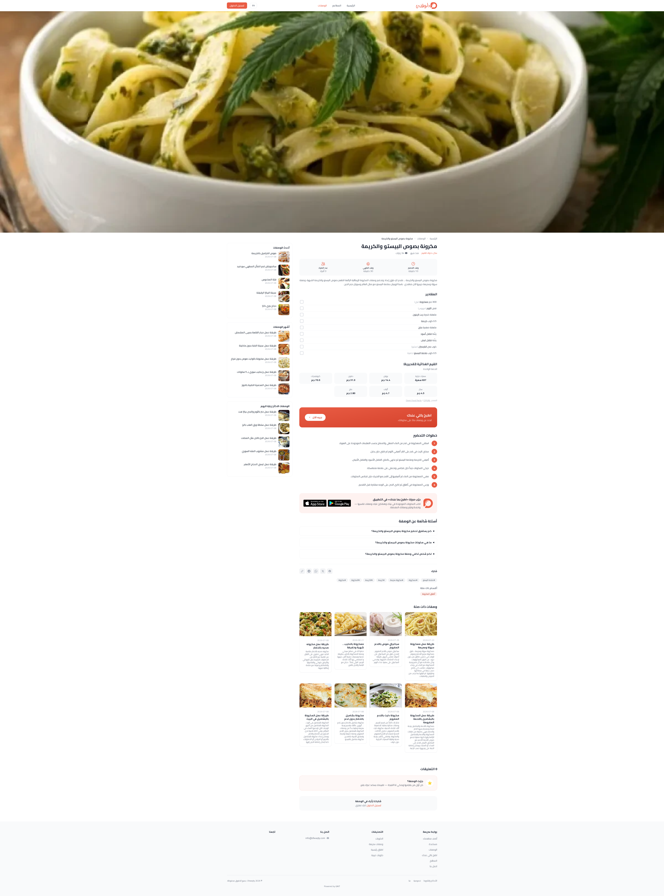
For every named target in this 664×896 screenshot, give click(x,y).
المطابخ (433, 860)
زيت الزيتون (418, 314)
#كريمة (381, 580)
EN (253, 5)
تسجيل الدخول (237, 5)
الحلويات (379, 838)
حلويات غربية (377, 855)
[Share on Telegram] (309, 571)
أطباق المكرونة (428, 594)
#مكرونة (342, 580)
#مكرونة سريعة (396, 580)
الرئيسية (351, 5)
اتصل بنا (433, 866)
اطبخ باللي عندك (429, 855)
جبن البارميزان (424, 346)
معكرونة (423, 302)
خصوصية (417, 880)
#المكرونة (355, 580)
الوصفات (322, 5)
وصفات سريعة (376, 844)
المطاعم (336, 5)
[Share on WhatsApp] (316, 571)
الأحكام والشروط (430, 880)
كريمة (424, 321)
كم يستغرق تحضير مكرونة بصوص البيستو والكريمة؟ (401, 531)
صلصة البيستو (420, 353)
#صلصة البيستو (429, 580)
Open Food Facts (414, 400)
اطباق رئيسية (377, 849)
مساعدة (433, 844)
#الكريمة (369, 580)
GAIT (338, 886)
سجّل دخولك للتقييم (429, 253)
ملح (420, 327)
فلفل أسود (426, 334)
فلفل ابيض (426, 340)
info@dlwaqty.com (315, 838)
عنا (410, 880)
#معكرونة (413, 580)
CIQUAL (426, 400)
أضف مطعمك (430, 838)
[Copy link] (302, 571)
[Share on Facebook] (330, 571)
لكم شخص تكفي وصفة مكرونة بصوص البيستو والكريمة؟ (398, 554)
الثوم (429, 308)
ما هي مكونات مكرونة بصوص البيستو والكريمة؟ (403, 542)
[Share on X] (323, 571)
